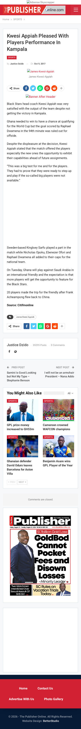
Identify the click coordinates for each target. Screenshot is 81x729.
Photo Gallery (53, 699)
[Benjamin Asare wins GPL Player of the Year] (58, 446)
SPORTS (11, 57)
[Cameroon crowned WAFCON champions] (58, 410)
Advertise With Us (21, 699)
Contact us (45, 688)
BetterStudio (51, 720)
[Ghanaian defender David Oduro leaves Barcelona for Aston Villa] (22, 446)
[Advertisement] (40, 213)
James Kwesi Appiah (25, 317)
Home (23, 688)
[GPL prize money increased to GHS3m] (22, 410)
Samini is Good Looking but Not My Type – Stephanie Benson (21, 376)
